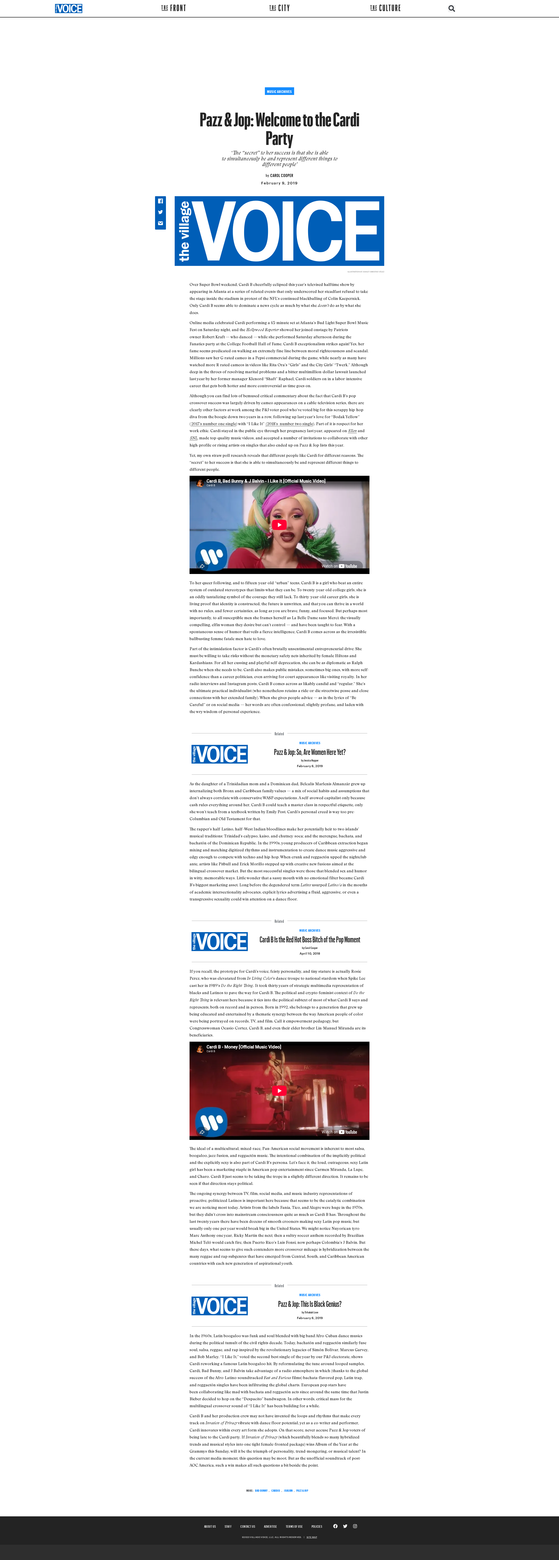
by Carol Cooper (310, 947)
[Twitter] (345, 1526)
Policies (317, 1525)
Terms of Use (294, 1525)
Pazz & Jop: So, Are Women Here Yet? (310, 750)
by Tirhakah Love (310, 1311)
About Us (210, 1525)
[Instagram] (355, 1526)
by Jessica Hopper (310, 760)
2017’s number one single (213, 423)
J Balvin (288, 1490)
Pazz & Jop (302, 1490)
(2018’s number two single (289, 423)
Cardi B (275, 1490)
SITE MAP (312, 1537)
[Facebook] (335, 1526)
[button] (451, 8)
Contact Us (247, 1525)
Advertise (270, 1525)
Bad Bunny (261, 1490)
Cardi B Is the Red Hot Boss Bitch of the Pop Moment (310, 937)
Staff (228, 1525)
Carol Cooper (281, 175)
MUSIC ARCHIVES (309, 742)
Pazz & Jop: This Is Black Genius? (310, 1302)
